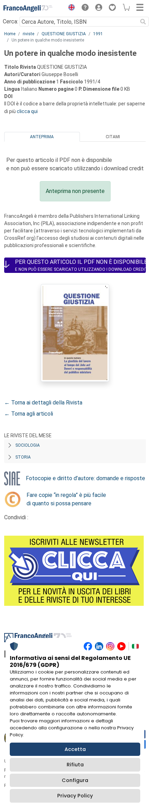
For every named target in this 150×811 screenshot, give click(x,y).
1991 (98, 33)
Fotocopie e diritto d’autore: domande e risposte (85, 478)
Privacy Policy (75, 795)
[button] (69, 8)
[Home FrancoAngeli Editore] (27, 8)
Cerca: (10, 21)
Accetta (75, 749)
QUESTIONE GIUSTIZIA (64, 33)
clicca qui (27, 111)
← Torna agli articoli (28, 413)
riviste (28, 33)
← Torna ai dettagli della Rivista (43, 402)
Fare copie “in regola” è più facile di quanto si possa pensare (66, 499)
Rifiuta (75, 764)
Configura (75, 780)
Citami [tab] (113, 136)
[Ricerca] (143, 22)
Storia (23, 457)
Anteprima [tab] (42, 136)
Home (9, 33)
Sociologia (27, 445)
